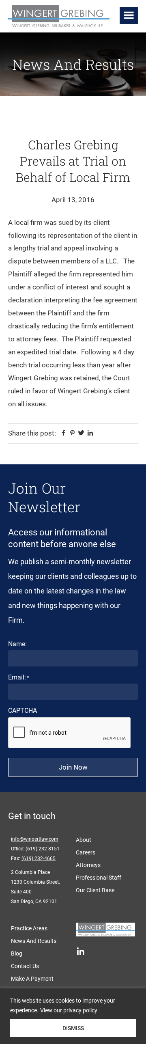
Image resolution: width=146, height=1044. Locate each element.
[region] (73, 1016)
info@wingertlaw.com (34, 839)
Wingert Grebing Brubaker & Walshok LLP (61, 16)
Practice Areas (29, 928)
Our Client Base (95, 890)
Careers (85, 852)
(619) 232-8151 (43, 849)
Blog (16, 953)
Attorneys (88, 865)
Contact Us (25, 966)
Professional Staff (98, 877)
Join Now (73, 767)
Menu (129, 15)
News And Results (33, 941)
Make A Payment (32, 978)
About (83, 840)
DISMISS (73, 1028)
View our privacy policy (68, 1010)
